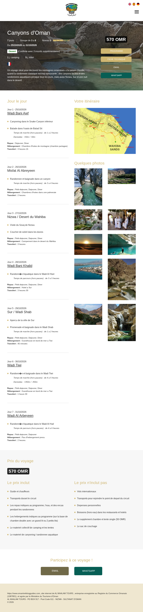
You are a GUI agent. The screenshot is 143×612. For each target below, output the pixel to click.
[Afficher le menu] (137, 12)
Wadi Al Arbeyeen (20, 415)
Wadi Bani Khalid (19, 266)
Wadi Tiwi (14, 365)
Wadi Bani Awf (18, 113)
